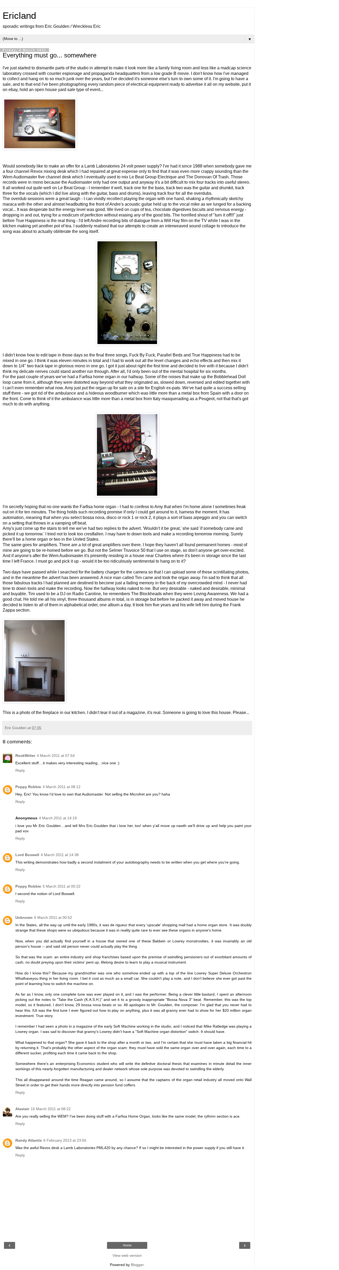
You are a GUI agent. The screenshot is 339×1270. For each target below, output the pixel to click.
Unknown (24, 917)
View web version (127, 1255)
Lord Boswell (27, 855)
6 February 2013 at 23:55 (64, 1140)
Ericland (19, 16)
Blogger (137, 1265)
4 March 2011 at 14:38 (60, 855)
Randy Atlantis (28, 1140)
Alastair (22, 1109)
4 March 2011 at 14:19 (58, 818)
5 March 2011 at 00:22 (62, 886)
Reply (20, 770)
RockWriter (25, 755)
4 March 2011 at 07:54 (56, 755)
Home (127, 1245)
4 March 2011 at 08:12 (62, 787)
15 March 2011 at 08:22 (51, 1109)
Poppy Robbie (28, 787)
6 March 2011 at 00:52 (53, 917)
